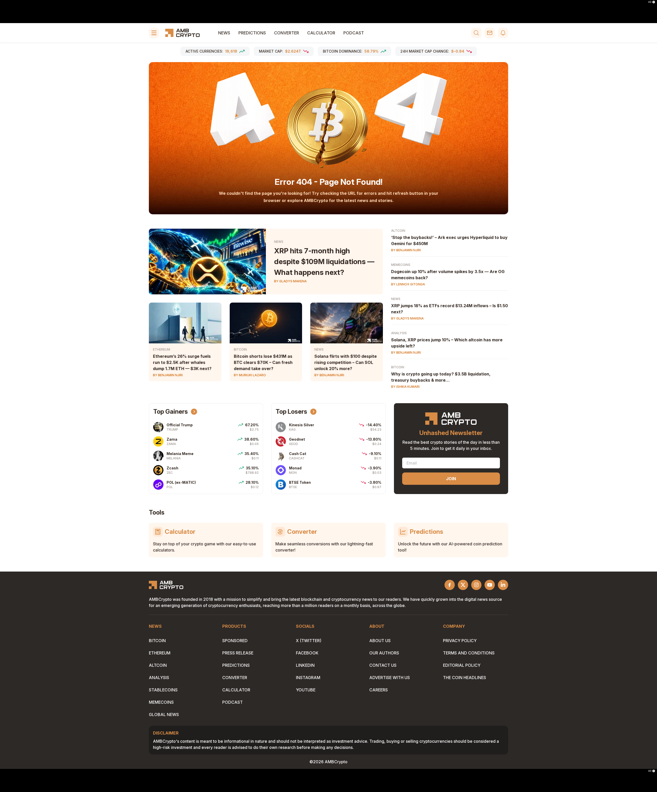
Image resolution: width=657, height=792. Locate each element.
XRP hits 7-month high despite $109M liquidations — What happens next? (324, 261)
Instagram (308, 677)
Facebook (307, 652)
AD (649, 2)
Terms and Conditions (469, 652)
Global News (164, 714)
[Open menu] (154, 33)
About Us (380, 640)
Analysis (399, 333)
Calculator (321, 32)
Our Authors (384, 652)
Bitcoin (240, 349)
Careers (378, 689)
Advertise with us (389, 677)
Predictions (252, 32)
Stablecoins (163, 689)
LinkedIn (305, 665)
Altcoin (398, 231)
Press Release (237, 652)
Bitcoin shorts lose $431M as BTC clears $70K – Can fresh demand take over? (263, 362)
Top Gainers (170, 411)
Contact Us (383, 665)
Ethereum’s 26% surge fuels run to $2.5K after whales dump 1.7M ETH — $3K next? (182, 362)
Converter (286, 32)
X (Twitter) (308, 640)
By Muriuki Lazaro (250, 375)
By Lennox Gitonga (408, 284)
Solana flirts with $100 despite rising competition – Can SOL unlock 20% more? (345, 362)
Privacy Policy (460, 640)
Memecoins (400, 265)
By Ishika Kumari (405, 387)
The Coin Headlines (464, 677)
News (224, 32)
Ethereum (161, 349)
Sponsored (235, 640)
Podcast (353, 32)
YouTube (305, 689)
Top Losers (291, 411)
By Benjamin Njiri (168, 375)
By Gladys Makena (290, 281)
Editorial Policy (461, 665)
